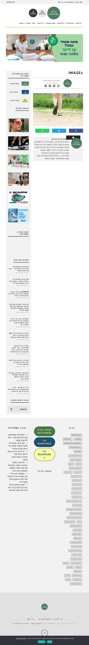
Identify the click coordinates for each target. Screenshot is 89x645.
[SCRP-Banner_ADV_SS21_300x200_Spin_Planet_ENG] (18, 197)
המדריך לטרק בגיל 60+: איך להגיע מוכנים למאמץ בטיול (18, 362)
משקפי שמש (77, 534)
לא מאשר (41, 642)
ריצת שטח (78, 571)
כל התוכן (78, 23)
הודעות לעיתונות (75, 468)
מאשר (49, 642)
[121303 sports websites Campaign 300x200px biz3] (18, 161)
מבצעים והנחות (76, 526)
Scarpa (78, 451)
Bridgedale (76, 435)
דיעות (71, 464)
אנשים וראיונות (76, 459)
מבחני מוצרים (69, 521)
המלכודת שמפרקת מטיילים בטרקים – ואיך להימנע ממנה (19, 268)
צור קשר (60, 2)
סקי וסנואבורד (76, 559)
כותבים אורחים (52, 80)
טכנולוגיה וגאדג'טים (74, 517)
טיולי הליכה (77, 484)
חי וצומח (78, 472)
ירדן (79, 521)
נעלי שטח (78, 538)
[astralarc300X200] (18, 125)
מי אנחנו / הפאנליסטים (72, 2)
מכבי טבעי (77, 530)
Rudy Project (75, 447)
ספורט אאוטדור (50, 23)
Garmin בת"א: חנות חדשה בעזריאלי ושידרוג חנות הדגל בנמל (18, 294)
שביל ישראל (77, 575)
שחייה (67, 575)
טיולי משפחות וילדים (74, 501)
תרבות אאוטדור (76, 583)
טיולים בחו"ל (70, 23)
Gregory (67, 439)
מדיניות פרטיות (21, 623)
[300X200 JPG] (18, 143)
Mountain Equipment (73, 443)
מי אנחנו (22, 23)
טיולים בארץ (61, 23)
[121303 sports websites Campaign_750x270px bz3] (44, 48)
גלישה (79, 464)
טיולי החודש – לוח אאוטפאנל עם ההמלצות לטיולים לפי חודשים (18, 389)
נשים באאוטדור (76, 542)
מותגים (28, 23)
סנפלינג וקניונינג (75, 550)
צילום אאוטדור (76, 563)
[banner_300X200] (18, 215)
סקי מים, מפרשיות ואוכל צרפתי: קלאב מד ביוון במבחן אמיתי (19, 281)
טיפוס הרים (77, 505)
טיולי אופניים (76, 476)
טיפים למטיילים (76, 513)
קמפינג (70, 567)
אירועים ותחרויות (75, 455)
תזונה (68, 579)
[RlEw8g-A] (18, 179)
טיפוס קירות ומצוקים (74, 509)
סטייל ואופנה (76, 546)
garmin (78, 439)
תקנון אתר (36, 623)
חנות (33, 23)
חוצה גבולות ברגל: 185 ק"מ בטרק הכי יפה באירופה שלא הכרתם (19, 335)
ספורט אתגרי (77, 554)
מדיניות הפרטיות (21, 638)
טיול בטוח (68, 472)
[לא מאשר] (86, 640)
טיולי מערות (77, 497)
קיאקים (78, 567)
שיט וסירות (77, 579)
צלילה (66, 563)
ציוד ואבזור (40, 23)
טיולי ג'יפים (77, 480)
